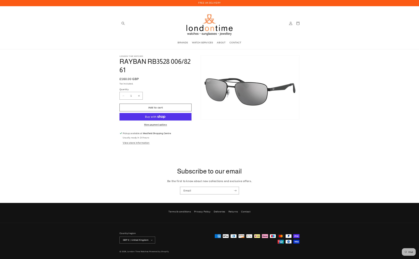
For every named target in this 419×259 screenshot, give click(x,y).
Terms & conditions (179, 211)
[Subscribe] (235, 190)
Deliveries (219, 211)
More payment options (155, 124)
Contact (245, 211)
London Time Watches (138, 251)
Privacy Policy (202, 211)
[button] (123, 23)
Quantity (124, 89)
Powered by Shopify (159, 251)
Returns (233, 211)
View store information (136, 142)
